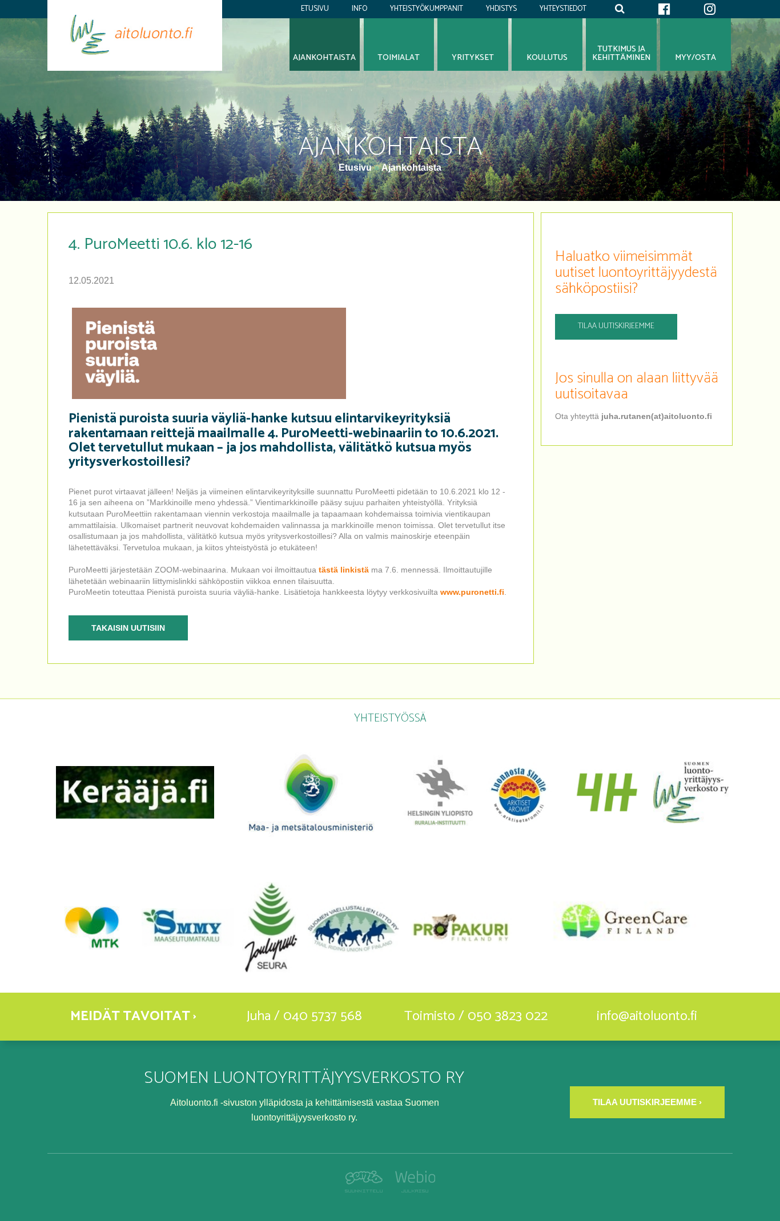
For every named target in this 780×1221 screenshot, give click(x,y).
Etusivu (315, 9)
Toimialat (398, 58)
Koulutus (547, 58)
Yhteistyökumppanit (426, 9)
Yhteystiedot (563, 9)
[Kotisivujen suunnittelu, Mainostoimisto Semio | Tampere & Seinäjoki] (367, 1189)
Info (359, 9)
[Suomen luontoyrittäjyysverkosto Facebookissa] (664, 9)
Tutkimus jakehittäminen (621, 53)
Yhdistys (501, 9)
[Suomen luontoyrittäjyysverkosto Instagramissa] (710, 9)
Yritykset (473, 58)
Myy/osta (695, 58)
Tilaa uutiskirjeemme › (647, 1102)
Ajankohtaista (411, 167)
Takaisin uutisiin (128, 627)
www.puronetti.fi (472, 592)
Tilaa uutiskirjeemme (616, 326)
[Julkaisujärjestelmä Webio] (412, 1189)
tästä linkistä (344, 569)
